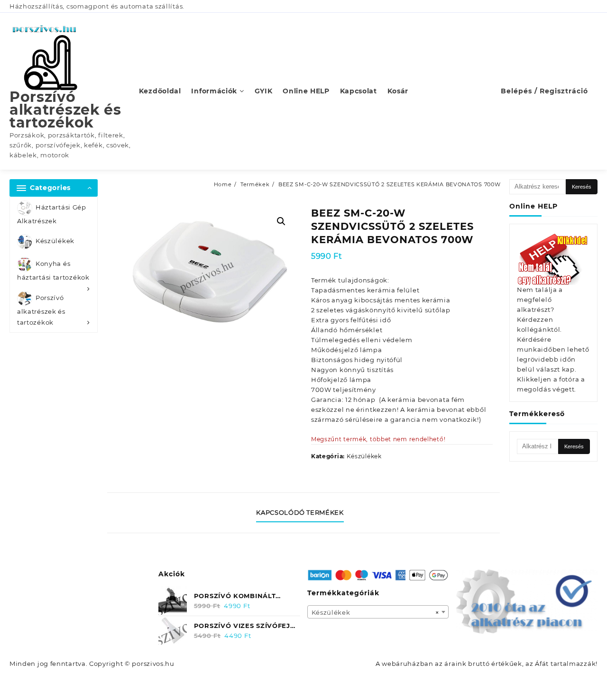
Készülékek (55, 241)
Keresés (581, 187)
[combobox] (378, 611)
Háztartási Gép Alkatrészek (51, 214)
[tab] (303, 512)
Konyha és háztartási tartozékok (53, 271)
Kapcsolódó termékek (299, 512)
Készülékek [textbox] (375, 612)
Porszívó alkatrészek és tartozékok (65, 109)
